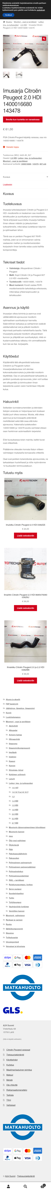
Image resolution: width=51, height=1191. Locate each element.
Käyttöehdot (12, 1059)
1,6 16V (15, 787)
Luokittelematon (13, 717)
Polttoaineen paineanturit (20, 862)
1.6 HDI (15, 809)
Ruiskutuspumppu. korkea (21, 884)
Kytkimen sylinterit (17, 774)
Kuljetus (10, 1064)
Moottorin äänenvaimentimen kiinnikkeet (27, 827)
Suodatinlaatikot (16, 893)
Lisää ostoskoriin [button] (25, 535)
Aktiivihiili (13, 726)
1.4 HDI (15, 801)
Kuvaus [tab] (6, 176)
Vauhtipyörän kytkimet (19, 906)
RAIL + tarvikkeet (16, 880)
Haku (25, 1186)
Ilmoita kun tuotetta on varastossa (22, 119)
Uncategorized (12, 942)
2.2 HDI (15, 818)
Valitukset (10, 1105)
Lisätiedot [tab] (7, 184)
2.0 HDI (24, 25)
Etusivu (9, 21)
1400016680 (26, 164)
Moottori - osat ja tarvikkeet (25, 21)
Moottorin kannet (16, 831)
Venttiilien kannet (16, 911)
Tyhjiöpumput (15, 902)
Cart (39, 1184)
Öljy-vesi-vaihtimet (17, 840)
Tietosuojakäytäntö (15, 1054)
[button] (44, 39)
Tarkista (10, 1095)
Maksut (9, 1074)
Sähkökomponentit (14, 928)
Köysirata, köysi (16, 770)
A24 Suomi (10, 1176)
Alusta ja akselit (13, 699)
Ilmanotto (13, 743)
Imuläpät (13, 752)
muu (11, 836)
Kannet (12, 765)
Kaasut (12, 761)
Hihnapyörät (14, 739)
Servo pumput (15, 889)
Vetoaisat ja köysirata (15, 946)
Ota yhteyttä (11, 1084)
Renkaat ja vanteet (14, 920)
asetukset (41, 10)
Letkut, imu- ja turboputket (30, 158)
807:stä (43, 164)
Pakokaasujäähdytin (18, 853)
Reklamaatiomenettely (16, 1089)
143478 (35, 164)
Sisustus (10, 933)
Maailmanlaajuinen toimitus (19, 1069)
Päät (11, 849)
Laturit (12, 778)
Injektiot (12, 756)
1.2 (13, 796)
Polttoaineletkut (16, 871)
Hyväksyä (8, 15)
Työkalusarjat (12, 937)
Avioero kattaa (15, 734)
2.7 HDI (15, 823)
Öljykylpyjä (14, 845)
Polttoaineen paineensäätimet (22, 867)
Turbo (11, 898)
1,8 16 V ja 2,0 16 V (20, 792)
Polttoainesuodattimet (19, 876)
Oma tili (8, 1186)
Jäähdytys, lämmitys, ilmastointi (20, 708)
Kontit (8, 712)
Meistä (9, 1079)
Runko (9, 924)
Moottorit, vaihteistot (15, 915)
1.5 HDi (15, 805)
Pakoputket (14, 858)
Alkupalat (13, 730)
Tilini (8, 1099)
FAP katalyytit (12, 704)
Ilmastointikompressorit (19, 748)
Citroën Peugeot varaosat (18, 1049)
